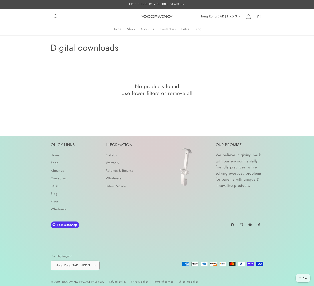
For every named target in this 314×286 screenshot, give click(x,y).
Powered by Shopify (91, 281)
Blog (54, 193)
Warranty (112, 163)
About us (57, 170)
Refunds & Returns (119, 170)
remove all (180, 93)
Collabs (111, 155)
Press (55, 201)
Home (55, 155)
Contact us (59, 178)
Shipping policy (188, 281)
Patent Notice (116, 186)
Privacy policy (139, 281)
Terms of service (163, 281)
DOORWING (70, 281)
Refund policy (117, 281)
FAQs (55, 186)
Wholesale (59, 209)
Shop (55, 163)
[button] (56, 16)
